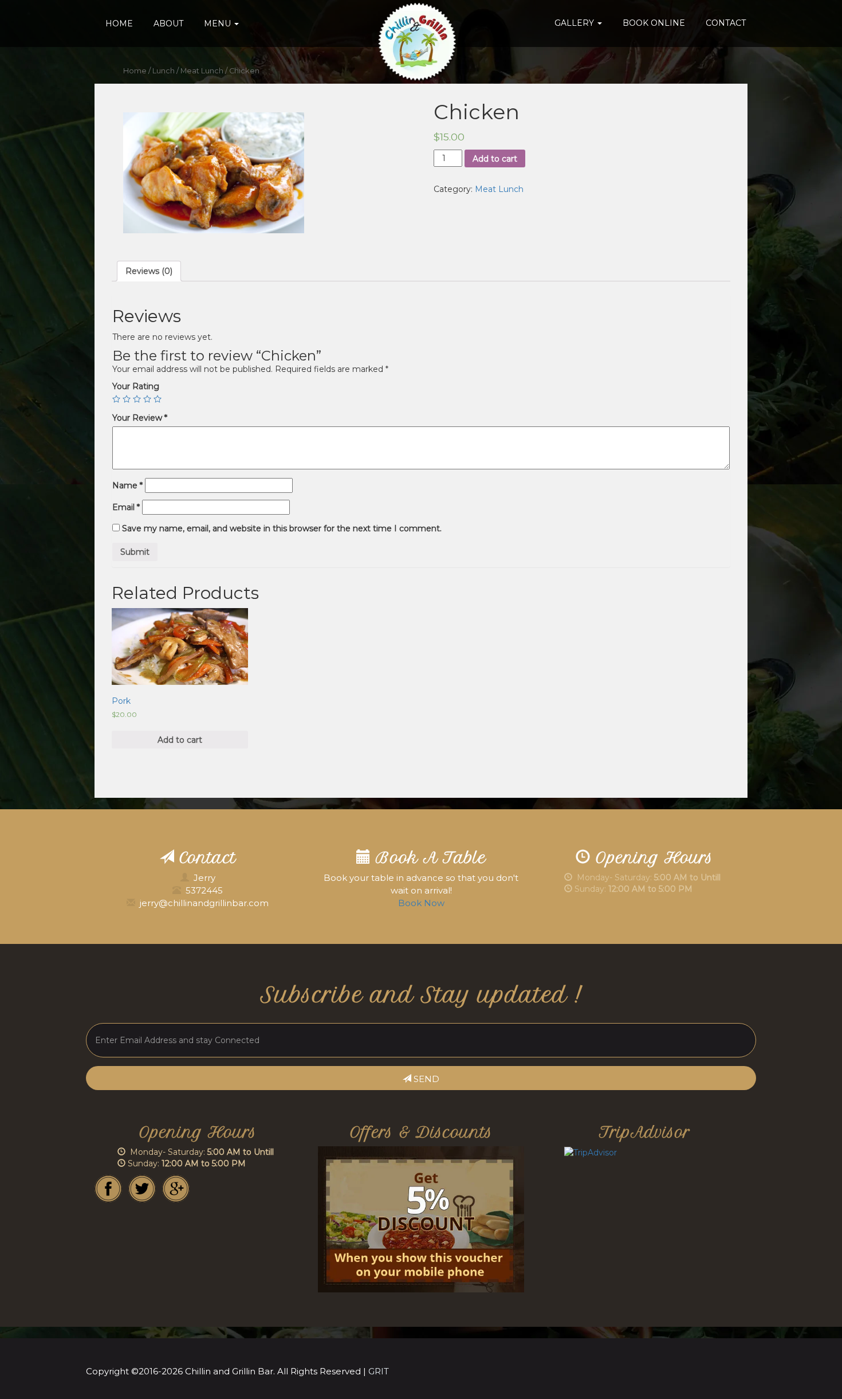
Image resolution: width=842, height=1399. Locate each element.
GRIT (378, 1371)
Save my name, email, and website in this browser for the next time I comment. (282, 528)
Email (126, 507)
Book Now (421, 903)
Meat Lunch (201, 70)
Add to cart (495, 159)
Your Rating (135, 386)
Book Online (654, 23)
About (168, 23)
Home (119, 23)
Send (425, 1078)
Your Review (139, 418)
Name (127, 485)
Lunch (163, 70)
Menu (218, 23)
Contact (726, 23)
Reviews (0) (148, 271)
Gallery (575, 23)
